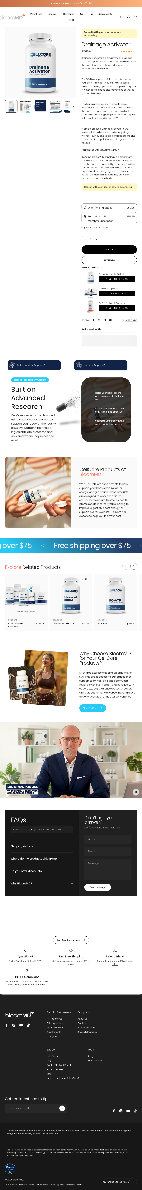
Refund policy (42, 1185)
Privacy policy (11, 1185)
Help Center (53, 1056)
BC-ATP (102, 623)
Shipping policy (57, 1185)
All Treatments (54, 1018)
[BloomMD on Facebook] (6, 1025)
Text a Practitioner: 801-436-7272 (64, 1078)
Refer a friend (115, 956)
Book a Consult (55, 1069)
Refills (50, 1074)
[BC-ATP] (115, 595)
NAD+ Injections (55, 1027)
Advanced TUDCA (63, 623)
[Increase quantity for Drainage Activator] (97, 239)
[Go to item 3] (40, 106)
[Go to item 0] (11, 106)
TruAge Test (53, 1036)
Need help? (131, 320)
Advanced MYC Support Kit (17, 625)
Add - (117, 279)
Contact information (74, 1185)
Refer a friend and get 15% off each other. (115, 963)
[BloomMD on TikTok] (28, 1025)
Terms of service (26, 1185)
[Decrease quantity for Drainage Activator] (85, 239)
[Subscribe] (62, 1108)
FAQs (33, 829)
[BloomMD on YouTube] (21, 1025)
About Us (82, 1018)
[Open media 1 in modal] (40, 62)
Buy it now (109, 260)
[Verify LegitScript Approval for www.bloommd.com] (71, 1168)
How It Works (95, 1060)
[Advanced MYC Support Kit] (26, 595)
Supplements (54, 1032)
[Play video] (71, 761)
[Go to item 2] (26, 106)
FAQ (49, 1060)
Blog (90, 1056)
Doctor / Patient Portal (59, 1065)
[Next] (69, 67)
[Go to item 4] (55, 106)
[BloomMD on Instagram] (14, 1025)
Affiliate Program (86, 1027)
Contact (82, 1023)
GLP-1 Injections (55, 1023)
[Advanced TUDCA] (71, 595)
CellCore (12, 620)
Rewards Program (87, 1032)
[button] (55, 1164)
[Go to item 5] (70, 106)
